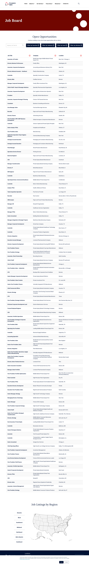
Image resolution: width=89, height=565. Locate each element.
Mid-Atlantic (19, 537)
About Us (31, 3)
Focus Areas (49, 3)
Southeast (19, 542)
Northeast (19, 532)
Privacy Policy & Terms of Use (25, 559)
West (19, 517)
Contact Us (65, 3)
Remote (19, 513)
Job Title (10, 55)
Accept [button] (61, 562)
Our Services (40, 3)
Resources (57, 3)
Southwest (19, 522)
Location (61, 55)
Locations (27, 553)
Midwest (19, 527)
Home (25, 3)
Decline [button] (66, 562)
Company (35, 55)
